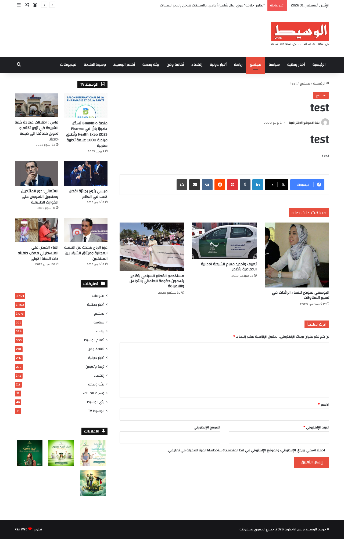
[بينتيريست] (232, 184)
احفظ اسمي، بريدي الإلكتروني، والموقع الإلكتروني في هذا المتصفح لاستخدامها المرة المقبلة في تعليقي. (246, 450)
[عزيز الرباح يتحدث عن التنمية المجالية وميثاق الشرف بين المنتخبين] (86, 230)
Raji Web (21, 529)
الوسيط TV (96, 411)
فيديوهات (68, 64)
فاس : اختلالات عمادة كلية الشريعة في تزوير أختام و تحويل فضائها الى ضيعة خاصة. (36, 131)
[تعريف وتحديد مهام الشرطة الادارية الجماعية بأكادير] (224, 241)
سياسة (274, 64)
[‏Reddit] (219, 184)
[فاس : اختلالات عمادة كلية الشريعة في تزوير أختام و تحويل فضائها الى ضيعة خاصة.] (36, 105)
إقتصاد (196, 64)
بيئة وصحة (150, 64)
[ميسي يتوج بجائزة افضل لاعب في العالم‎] (86, 173)
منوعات (98, 295)
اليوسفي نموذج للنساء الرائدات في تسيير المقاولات (300, 295)
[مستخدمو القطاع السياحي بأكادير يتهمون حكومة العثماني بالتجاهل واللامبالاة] (152, 247)
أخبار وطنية (296, 64)
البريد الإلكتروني (316, 427)
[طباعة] (182, 184)
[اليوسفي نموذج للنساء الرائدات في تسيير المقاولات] (297, 255)
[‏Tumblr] (245, 184)
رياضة (238, 64)
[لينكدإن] (257, 184)
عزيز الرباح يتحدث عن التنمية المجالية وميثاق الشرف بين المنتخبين (86, 253)
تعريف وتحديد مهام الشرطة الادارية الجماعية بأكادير (229, 267)
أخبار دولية (218, 64)
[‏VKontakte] (207, 184)
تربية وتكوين (94, 366)
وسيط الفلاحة (95, 64)
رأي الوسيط (95, 402)
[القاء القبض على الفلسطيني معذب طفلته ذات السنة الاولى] (36, 230)
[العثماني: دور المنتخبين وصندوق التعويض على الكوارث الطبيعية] (36, 173)
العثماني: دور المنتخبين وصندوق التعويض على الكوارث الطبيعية (39, 197)
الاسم (323, 404)
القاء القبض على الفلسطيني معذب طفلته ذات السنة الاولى (38, 253)
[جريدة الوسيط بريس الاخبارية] (300, 34)
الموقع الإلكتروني (207, 427)
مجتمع (255, 64)
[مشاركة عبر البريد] (194, 184)
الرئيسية (319, 64)
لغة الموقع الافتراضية (304, 123)
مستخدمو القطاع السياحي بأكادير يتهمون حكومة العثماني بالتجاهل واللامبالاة (157, 281)
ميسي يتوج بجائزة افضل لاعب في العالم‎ (88, 194)
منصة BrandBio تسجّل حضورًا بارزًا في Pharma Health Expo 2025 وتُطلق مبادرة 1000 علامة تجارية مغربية (87, 134)
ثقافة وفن (175, 64)
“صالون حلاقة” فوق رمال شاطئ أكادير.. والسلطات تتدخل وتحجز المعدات (212, 5)
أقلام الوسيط (124, 64)
